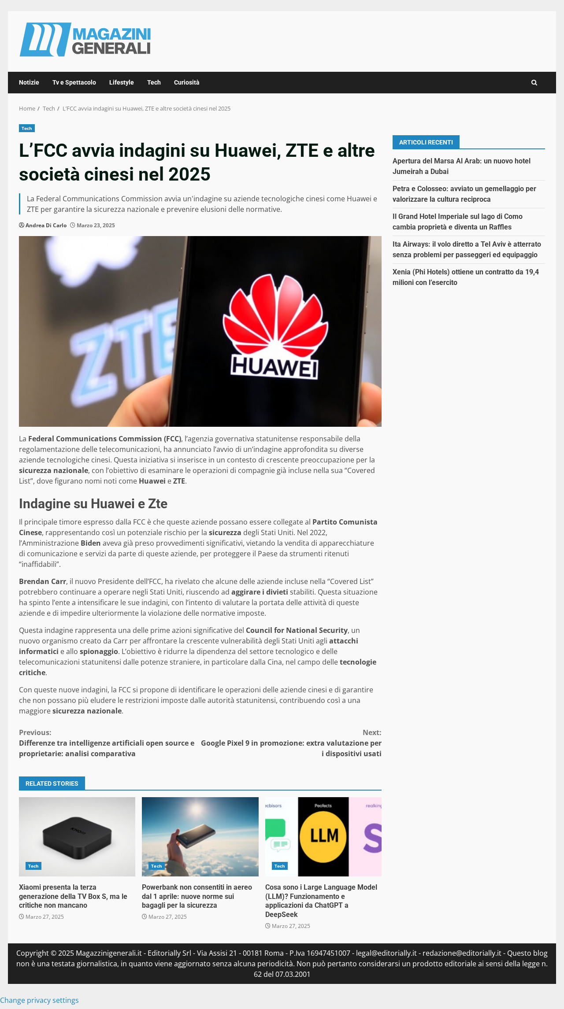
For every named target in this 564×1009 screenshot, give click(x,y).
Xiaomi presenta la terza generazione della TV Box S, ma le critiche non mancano (77, 836)
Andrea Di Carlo (46, 225)
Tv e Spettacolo (74, 82)
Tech (154, 82)
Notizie (29, 82)
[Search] (534, 82)
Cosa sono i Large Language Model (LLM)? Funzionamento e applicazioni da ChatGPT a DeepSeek (323, 836)
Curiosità (187, 82)
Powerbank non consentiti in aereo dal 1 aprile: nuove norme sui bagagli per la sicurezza (200, 836)
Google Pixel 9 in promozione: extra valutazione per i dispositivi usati (291, 743)
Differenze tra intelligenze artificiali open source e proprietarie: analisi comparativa (106, 743)
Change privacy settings (39, 1000)
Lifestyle (121, 82)
